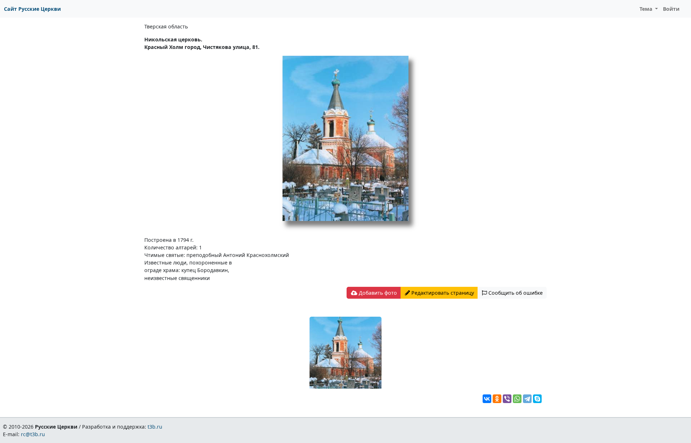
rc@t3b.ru (33, 434)
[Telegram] (527, 398)
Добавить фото (377, 292)
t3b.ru (155, 426)
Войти (671, 8)
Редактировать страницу (442, 292)
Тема (647, 8)
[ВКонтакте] (487, 398)
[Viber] (507, 398)
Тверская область (166, 26)
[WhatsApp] (517, 398)
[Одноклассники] (497, 398)
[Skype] (537, 398)
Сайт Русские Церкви (32, 8)
